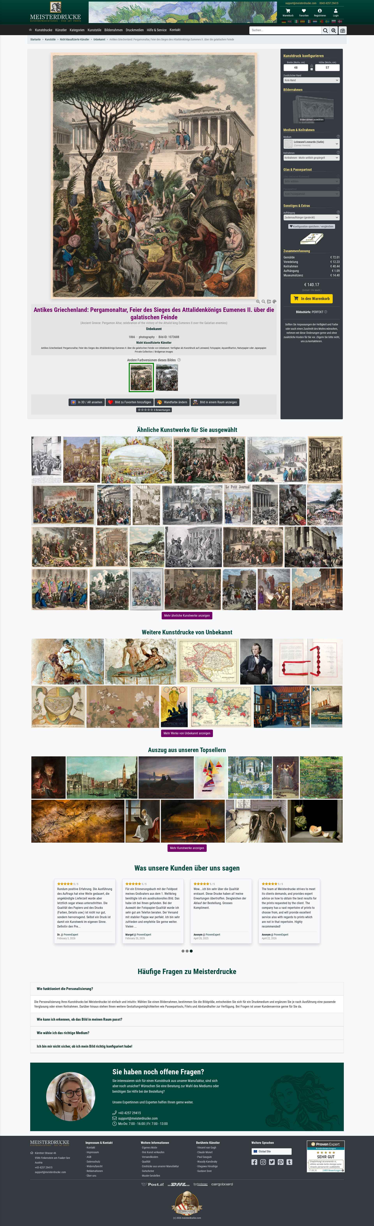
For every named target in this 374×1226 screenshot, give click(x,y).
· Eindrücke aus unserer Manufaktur (160, 1166)
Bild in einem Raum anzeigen (217, 402)
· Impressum (92, 1152)
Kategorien (77, 30)
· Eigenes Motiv (149, 1147)
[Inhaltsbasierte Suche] (334, 30)
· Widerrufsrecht (94, 1166)
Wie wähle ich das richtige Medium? (63, 1033)
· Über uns (91, 1175)
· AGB (88, 1157)
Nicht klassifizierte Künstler (74, 39)
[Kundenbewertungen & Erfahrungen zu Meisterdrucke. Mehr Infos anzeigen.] (326, 1156)
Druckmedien (135, 30)
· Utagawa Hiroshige (207, 1166)
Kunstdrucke (43, 30)
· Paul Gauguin (204, 1157)
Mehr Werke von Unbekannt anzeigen (187, 733)
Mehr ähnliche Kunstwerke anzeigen (187, 615)
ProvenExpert (124, 934)
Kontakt (175, 30)
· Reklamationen (94, 1171)
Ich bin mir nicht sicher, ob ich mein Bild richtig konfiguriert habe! (84, 1046)
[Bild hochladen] (343, 30)
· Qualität (145, 1161)
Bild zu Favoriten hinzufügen (132, 402)
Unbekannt (99, 39)
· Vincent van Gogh (206, 1147)
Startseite (35, 39)
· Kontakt (90, 1147)
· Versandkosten (149, 1157)
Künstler (61, 30)
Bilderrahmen (113, 30)
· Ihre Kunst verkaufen (152, 1152)
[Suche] (325, 30)
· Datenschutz (93, 1161)
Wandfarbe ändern (174, 402)
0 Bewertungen (161, 409)
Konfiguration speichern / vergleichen (313, 226)
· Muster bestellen (150, 1175)
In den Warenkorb (314, 298)
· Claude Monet (204, 1152)
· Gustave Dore (204, 1171)
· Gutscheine (147, 1171)
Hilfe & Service (157, 30)
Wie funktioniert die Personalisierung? (65, 988)
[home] (30, 30)
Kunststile (94, 30)
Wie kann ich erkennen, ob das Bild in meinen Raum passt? (79, 1019)
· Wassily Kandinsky (206, 1161)
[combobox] (311, 80)
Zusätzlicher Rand (292, 75)
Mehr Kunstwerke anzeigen (187, 848)
